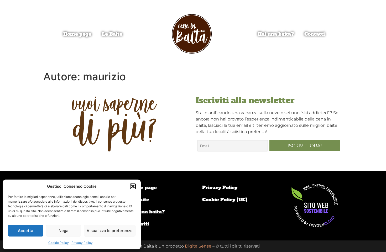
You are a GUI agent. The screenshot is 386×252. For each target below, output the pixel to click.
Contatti (314, 34)
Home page (77, 34)
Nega (64, 230)
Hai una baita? (276, 34)
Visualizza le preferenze (110, 230)
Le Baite (112, 34)
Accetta (25, 230)
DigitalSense (198, 246)
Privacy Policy (82, 243)
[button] (132, 186)
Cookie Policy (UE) (224, 199)
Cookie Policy (58, 243)
